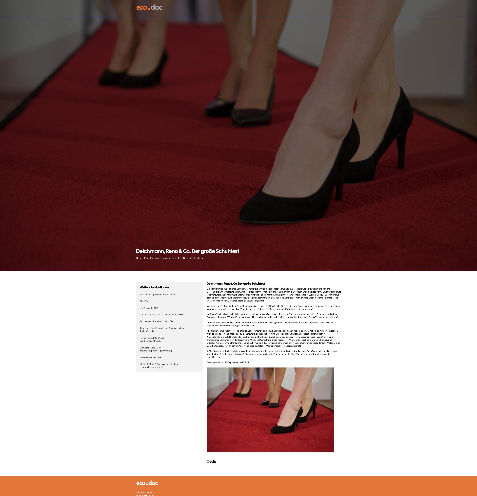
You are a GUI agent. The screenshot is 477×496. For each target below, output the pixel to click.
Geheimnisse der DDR (150, 357)
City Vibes (145, 301)
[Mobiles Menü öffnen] (337, 8)
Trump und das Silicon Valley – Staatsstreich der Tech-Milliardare (162, 329)
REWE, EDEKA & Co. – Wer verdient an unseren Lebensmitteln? (159, 365)
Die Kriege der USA (149, 307)
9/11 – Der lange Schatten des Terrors (158, 294)
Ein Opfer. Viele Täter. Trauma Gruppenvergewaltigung (156, 349)
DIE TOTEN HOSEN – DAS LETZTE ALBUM (161, 314)
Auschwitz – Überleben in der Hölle (157, 321)
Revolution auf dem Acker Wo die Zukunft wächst (152, 339)
